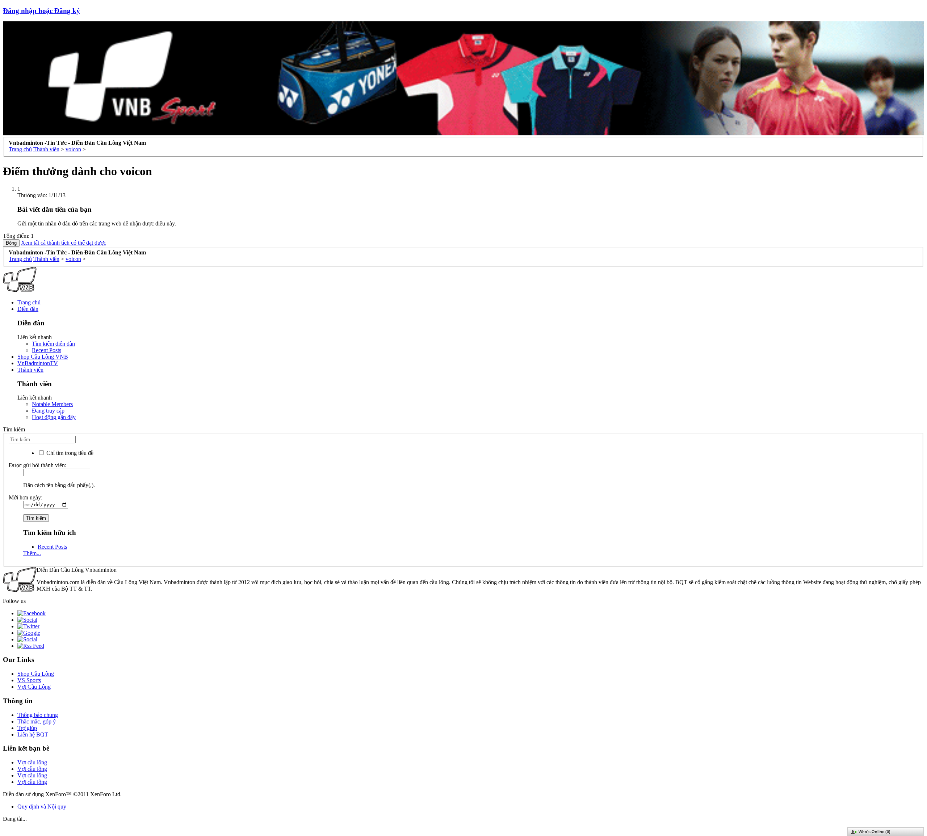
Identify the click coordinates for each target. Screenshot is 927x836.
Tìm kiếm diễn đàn (53, 344)
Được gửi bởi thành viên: (37, 465)
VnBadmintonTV (37, 363)
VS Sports (29, 680)
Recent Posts (46, 350)
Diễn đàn (27, 309)
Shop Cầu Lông (35, 674)
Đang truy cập (48, 411)
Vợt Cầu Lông (34, 687)
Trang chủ (29, 302)
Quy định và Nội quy (41, 806)
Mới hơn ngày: (25, 497)
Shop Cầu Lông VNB (42, 357)
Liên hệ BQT (32, 734)
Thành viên (30, 370)
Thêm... (32, 553)
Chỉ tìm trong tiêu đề (69, 453)
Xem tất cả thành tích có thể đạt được (63, 243)
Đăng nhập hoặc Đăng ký (41, 10)
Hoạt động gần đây (54, 417)
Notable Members (52, 404)
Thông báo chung (37, 715)
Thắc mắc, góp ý (36, 721)
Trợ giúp (27, 728)
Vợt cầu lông (32, 762)
